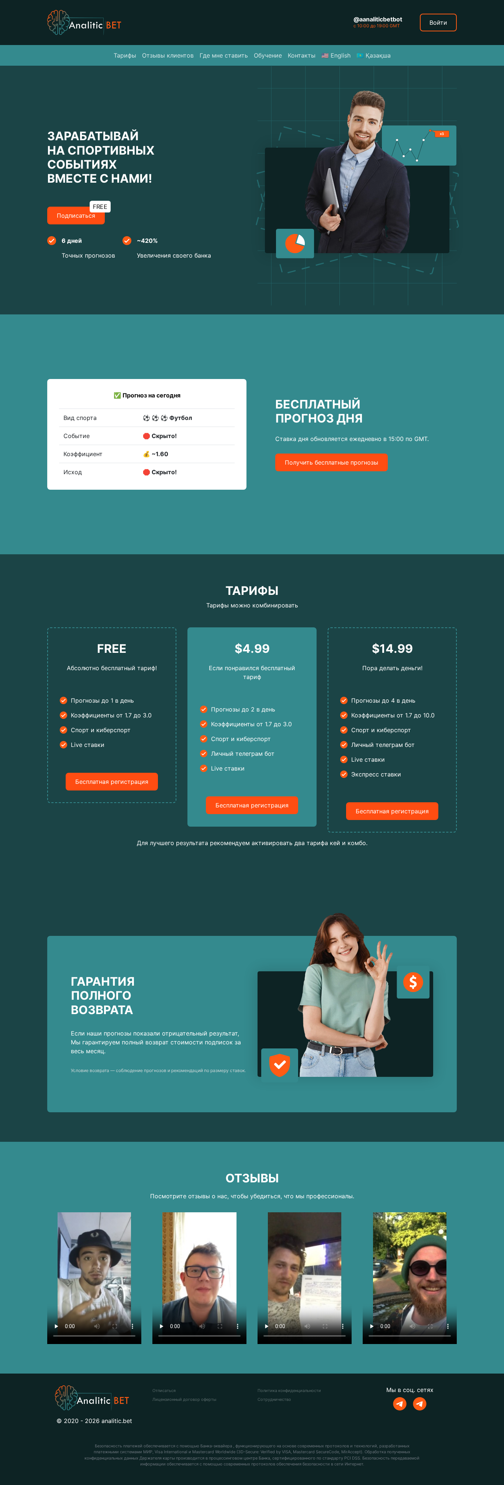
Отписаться (164, 1390)
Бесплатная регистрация (111, 781)
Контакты (301, 55)
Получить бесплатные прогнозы (331, 462)
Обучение (268, 55)
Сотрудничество (274, 1399)
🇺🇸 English (336, 55)
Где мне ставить (224, 55)
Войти (438, 22)
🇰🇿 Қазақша (373, 55)
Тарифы (125, 55)
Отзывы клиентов (168, 55)
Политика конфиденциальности (289, 1390)
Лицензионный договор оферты (184, 1399)
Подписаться (81, 213)
